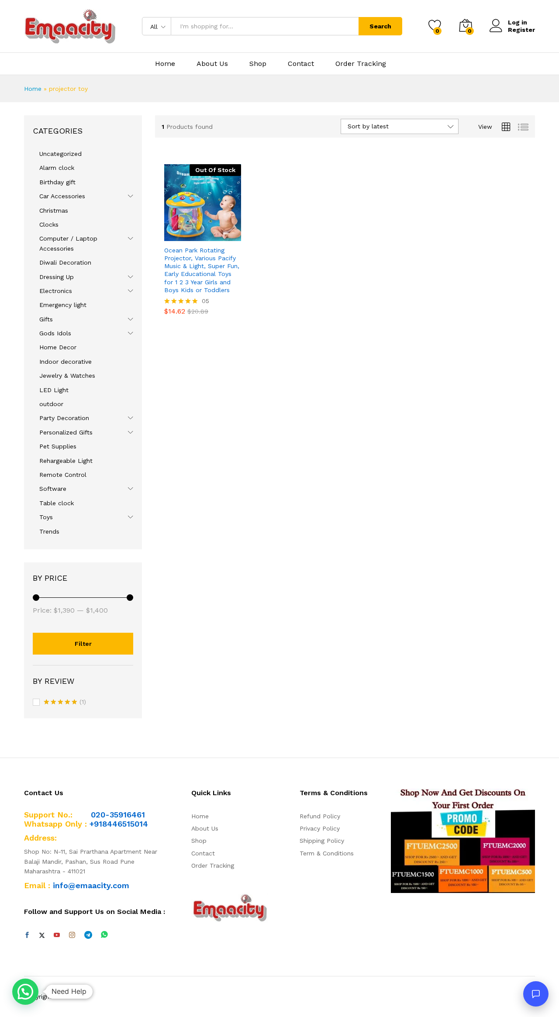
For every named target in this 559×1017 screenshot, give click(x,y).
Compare (232, 235)
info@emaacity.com (91, 885)
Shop (257, 63)
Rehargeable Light (66, 460)
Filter (83, 643)
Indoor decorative (65, 361)
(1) (65, 702)
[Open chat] (536, 994)
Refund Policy (320, 816)
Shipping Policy (322, 840)
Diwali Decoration (65, 262)
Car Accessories (62, 196)
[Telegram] (88, 935)
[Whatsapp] (104, 935)
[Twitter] (42, 935)
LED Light (54, 389)
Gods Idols (55, 333)
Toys (46, 517)
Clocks (49, 224)
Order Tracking (360, 63)
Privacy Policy (320, 828)
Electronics (55, 290)
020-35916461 (118, 814)
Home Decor (57, 347)
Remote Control (62, 474)
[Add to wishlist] (212, 235)
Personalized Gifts (66, 432)
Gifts (46, 319)
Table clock (56, 503)
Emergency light (62, 304)
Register (521, 29)
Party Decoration (64, 417)
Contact (301, 63)
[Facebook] (27, 935)
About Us (212, 63)
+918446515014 (119, 823)
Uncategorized (60, 153)
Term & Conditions (327, 853)
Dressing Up (56, 276)
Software (52, 488)
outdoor (51, 403)
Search (380, 26)
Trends (49, 531)
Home (165, 63)
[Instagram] (72, 935)
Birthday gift (57, 182)
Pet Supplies (57, 446)
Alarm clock (56, 167)
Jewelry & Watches (67, 375)
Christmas (53, 210)
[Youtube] (56, 935)
